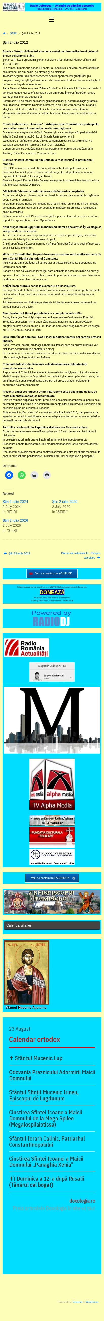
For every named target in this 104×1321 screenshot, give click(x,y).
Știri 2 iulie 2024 (15, 501)
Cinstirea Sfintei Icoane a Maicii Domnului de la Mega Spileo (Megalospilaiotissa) (45, 1118)
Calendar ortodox (34, 1039)
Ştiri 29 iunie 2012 (19, 553)
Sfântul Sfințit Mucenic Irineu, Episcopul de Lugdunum (44, 1095)
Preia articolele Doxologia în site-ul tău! (54, 1208)
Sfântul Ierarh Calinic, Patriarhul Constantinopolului (47, 1141)
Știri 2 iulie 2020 (64, 501)
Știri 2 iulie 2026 (15, 520)
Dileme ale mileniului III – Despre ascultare (80, 555)
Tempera (77, 1302)
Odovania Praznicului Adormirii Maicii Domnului (52, 1075)
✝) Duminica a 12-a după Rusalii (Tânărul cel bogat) (46, 1182)
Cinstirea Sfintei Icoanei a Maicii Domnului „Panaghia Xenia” (46, 1162)
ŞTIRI (13, 33)
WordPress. (92, 1302)
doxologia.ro (82, 1200)
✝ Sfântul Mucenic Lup (35, 1058)
